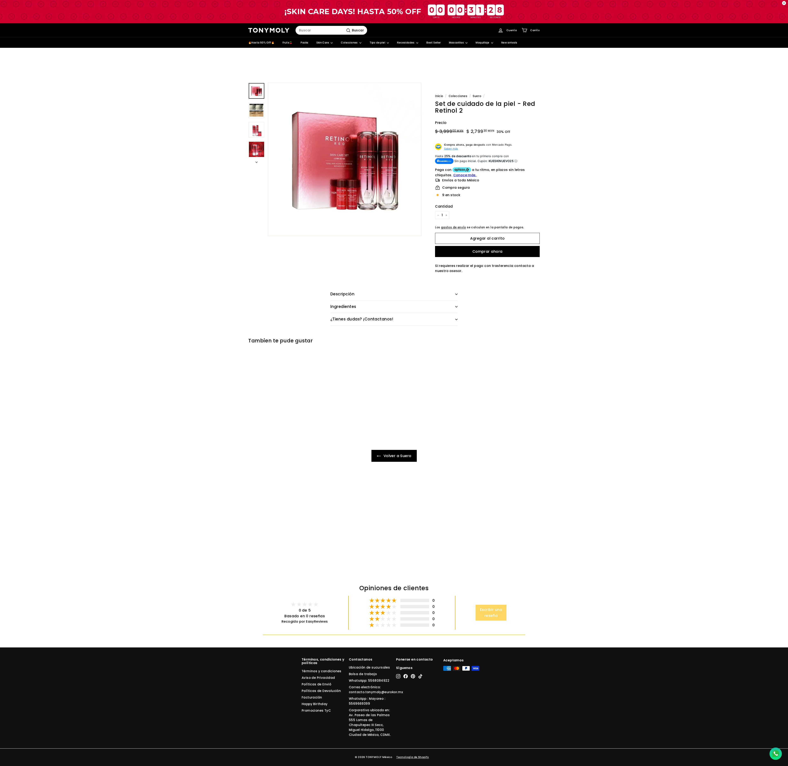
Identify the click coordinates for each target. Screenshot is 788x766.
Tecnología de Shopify (412, 757)
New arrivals (509, 42)
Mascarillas (457, 42)
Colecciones (349, 42)
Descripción (342, 294)
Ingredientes (343, 306)
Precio (441, 122)
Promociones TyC (316, 710)
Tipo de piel (378, 42)
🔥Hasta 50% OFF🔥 (261, 42)
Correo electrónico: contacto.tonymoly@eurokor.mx (376, 689)
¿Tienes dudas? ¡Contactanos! (361, 319)
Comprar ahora (487, 251)
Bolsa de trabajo (363, 674)
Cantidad (444, 206)
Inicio (439, 96)
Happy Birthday (315, 704)
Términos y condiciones (321, 671)
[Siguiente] (256, 161)
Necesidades (406, 42)
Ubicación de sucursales (369, 667)
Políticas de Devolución (321, 691)
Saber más (451, 148)
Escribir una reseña (491, 612)
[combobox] (331, 30)
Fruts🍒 (287, 42)
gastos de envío (453, 227)
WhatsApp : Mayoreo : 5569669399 (367, 701)
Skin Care (323, 42)
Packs (304, 42)
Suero (477, 96)
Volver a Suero (397, 455)
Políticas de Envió (316, 684)
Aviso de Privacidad (318, 678)
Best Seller (433, 42)
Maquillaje (483, 42)
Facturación (312, 697)
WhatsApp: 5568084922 (369, 680)
